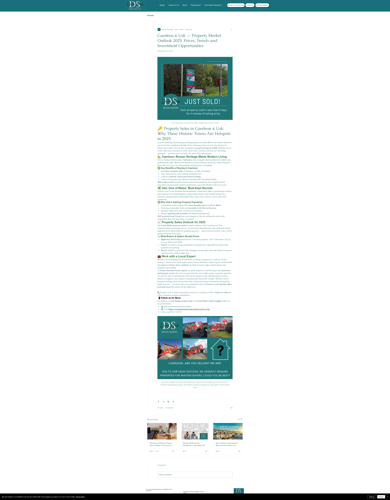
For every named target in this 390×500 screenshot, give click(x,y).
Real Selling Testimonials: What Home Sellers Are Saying (227, 444)
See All (240, 419)
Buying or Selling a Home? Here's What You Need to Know (161, 444)
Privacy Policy (80, 497)
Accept (381, 497)
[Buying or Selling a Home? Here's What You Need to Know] (162, 431)
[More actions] (231, 29)
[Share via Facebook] (158, 401)
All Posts (150, 15)
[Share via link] (173, 401)
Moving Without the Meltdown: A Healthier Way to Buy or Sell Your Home (195, 444)
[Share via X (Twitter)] (163, 401)
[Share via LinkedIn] (168, 401)
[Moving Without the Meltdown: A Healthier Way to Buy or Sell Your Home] (195, 431)
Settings (371, 497)
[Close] (387, 496)
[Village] (228, 431)
